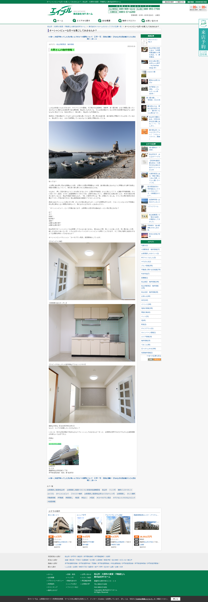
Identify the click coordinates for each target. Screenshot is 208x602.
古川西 (92, 560)
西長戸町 (107, 560)
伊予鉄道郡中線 (84, 563)
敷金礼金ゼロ (72, 581)
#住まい (84, 498)
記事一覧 (97, 37)
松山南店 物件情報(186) (150, 282)
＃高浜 (92, 498)
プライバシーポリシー (56, 581)
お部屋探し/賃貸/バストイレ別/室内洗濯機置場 (83, 490)
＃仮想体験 (51, 501)
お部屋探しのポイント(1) (150, 253)
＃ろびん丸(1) (146, 261)
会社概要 (51, 577)
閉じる (175, 599)
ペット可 (112, 490)
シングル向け (72, 584)
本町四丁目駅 (115, 544)
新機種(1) (144, 278)
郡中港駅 (85, 544)
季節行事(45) (145, 312)
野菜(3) (143, 324)
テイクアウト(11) (147, 328)
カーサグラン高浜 (55, 444)
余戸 (96, 567)
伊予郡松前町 (88, 556)
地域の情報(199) (147, 308)
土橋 (116, 567)
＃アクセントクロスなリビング (124, 498)
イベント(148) (146, 304)
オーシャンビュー (62, 494)
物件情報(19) (145, 340)
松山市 (104, 490)
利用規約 (51, 584)
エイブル (51, 494)
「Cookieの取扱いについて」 (144, 599)
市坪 (100, 567)
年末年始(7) (145, 274)
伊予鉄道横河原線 (71, 563)
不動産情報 (51, 498)
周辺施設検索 (86, 581)
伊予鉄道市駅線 (152, 563)
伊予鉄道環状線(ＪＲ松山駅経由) (109, 563)
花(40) (143, 320)
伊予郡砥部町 (99, 556)
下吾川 (78, 560)
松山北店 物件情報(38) (149, 292)
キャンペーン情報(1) (148, 332)
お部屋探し (121, 494)
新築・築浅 (71, 574)
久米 (121, 567)
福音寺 (90, 567)
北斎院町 (85, 560)
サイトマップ (52, 587)
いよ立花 (68, 567)
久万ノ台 (123, 560)
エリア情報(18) (146, 337)
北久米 (106, 567)
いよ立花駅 (57, 544)
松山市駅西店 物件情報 (65, 44)
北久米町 (115, 560)
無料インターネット (125, 490)
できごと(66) (145, 345)
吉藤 (66, 560)
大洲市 (108, 556)
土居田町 (99, 560)
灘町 (92, 542)
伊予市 (89, 542)
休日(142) (144, 300)
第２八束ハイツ (53, 515)
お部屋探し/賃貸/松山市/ (56, 490)
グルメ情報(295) (147, 266)
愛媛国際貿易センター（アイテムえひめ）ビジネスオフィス (155, 515)
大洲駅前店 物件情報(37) (150, 249)
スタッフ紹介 (86, 577)
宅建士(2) (144, 245)
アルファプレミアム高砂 (113, 515)
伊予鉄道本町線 (140, 563)
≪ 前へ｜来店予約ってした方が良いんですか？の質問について (70, 37)
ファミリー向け (72, 587)
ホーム (50, 574)
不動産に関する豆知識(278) (150, 270)
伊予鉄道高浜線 (127, 563)
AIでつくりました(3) (148, 257)
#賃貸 (77, 498)
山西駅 (142, 544)
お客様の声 (86, 584)
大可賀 (150, 542)
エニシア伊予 (81, 515)
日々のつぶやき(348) (148, 349)
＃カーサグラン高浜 (104, 498)
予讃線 (93, 563)
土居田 (75, 567)
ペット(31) (145, 316)
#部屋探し (69, 498)
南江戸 (129, 560)
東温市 (79, 556)
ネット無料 (131, 494)
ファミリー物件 (76, 494)
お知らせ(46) (145, 296)
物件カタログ (52, 590)
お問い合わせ (86, 574)
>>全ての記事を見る (154, 356)
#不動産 (60, 498)
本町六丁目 (83, 567)
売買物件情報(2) (147, 353)
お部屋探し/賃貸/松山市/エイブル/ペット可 (99, 494)
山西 (111, 567)
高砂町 (122, 542)
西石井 (65, 542)
